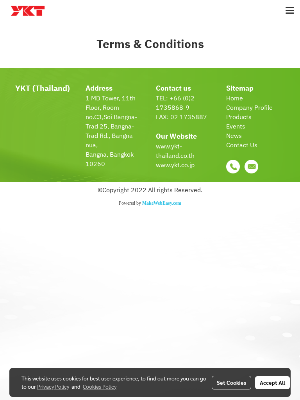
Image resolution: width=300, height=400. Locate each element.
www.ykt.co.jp (175, 165)
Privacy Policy (53, 386)
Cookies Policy (99, 386)
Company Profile (249, 108)
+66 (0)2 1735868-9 (175, 103)
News (234, 136)
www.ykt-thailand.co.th (175, 151)
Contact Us (241, 145)
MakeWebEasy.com (161, 203)
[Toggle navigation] (289, 11)
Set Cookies (231, 382)
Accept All (272, 382)
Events (235, 126)
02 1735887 (188, 117)
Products (239, 117)
